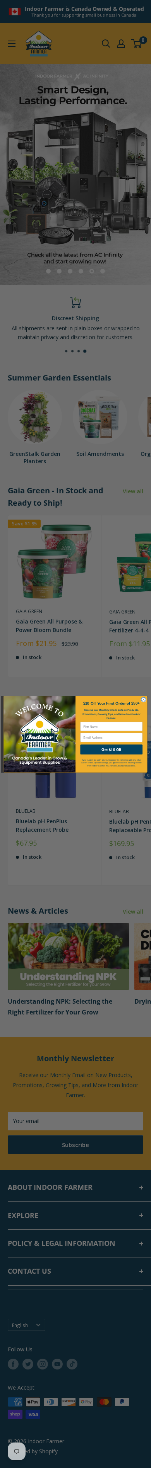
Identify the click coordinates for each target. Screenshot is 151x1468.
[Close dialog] (143, 699)
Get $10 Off (111, 749)
